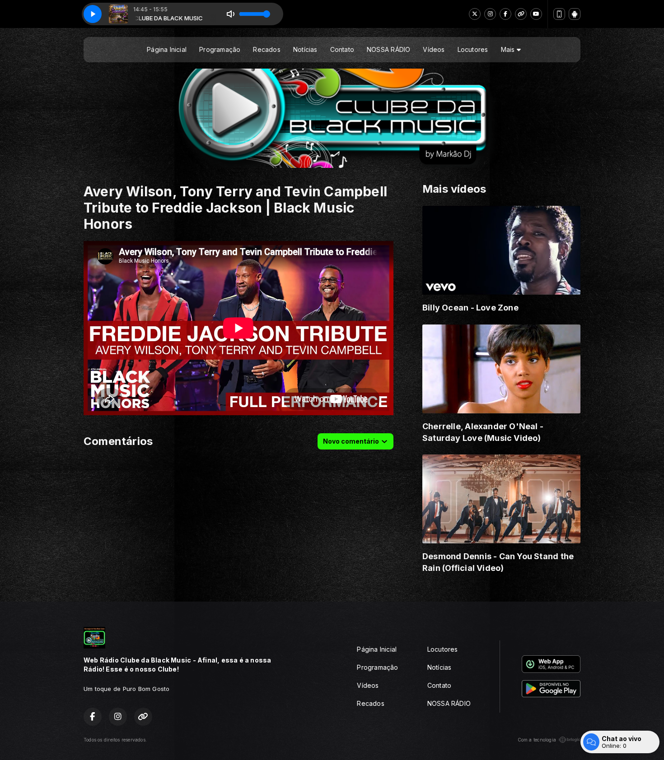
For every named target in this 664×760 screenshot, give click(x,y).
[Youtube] (536, 14)
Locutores (473, 49)
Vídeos (433, 49)
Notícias (305, 49)
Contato (342, 49)
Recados (266, 49)
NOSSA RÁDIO (388, 49)
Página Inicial (167, 49)
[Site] (521, 14)
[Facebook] (505, 14)
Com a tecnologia (537, 739)
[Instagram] (490, 14)
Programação (219, 49)
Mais (509, 49)
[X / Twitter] (475, 14)
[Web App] (559, 14)
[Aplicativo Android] (574, 14)
